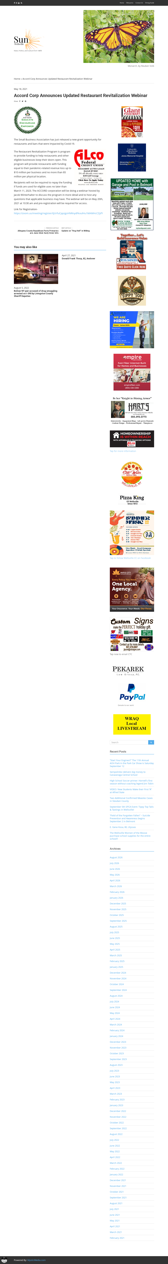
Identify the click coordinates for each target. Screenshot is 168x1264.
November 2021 (118, 1186)
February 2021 (117, 1237)
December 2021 (118, 1180)
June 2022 (115, 1145)
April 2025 (115, 949)
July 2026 (114, 863)
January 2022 (116, 1174)
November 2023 (118, 1047)
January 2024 (116, 1036)
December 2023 (118, 1041)
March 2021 (116, 1232)
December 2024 (118, 972)
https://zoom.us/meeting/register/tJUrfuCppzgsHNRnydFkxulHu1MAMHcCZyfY (58, 213)
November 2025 (118, 909)
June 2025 (115, 938)
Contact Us (139, 3)
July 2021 (114, 1209)
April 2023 (115, 1088)
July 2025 (114, 932)
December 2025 (118, 903)
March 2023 (116, 1093)
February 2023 (117, 1099)
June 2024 (115, 1007)
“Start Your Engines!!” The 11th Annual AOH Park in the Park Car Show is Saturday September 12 (132, 763)
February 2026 (117, 892)
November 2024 (118, 978)
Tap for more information (123, 451)
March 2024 (116, 1024)
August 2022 (116, 1134)
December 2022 (118, 1111)
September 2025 (118, 920)
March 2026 (116, 886)
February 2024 (117, 1030)
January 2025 (116, 966)
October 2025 (117, 915)
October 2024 (117, 984)
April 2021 (115, 1226)
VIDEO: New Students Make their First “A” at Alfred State (131, 791)
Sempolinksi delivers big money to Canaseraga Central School (127, 773)
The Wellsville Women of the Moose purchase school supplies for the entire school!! (130, 835)
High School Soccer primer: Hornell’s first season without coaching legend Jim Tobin (131, 782)
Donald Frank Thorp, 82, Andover (78, 258)
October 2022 (117, 1122)
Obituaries (129, 3)
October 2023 (117, 1053)
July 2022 (114, 1139)
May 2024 (115, 1013)
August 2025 (116, 926)
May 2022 (115, 1151)
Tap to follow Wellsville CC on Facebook (130, 558)
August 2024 (116, 995)
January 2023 (116, 1105)
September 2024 (118, 990)
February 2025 (117, 961)
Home (122, 3)
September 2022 (118, 1128)
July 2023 (114, 1070)
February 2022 (117, 1168)
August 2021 (116, 1203)
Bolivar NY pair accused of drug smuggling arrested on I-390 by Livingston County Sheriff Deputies (35, 293)
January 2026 (116, 897)
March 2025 (116, 955)
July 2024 (114, 1001)
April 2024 (115, 1018)
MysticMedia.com (36, 1260)
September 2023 (118, 1059)
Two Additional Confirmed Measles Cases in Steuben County (131, 799)
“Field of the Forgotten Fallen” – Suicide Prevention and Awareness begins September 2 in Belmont (130, 818)
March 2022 (116, 1162)
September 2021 (118, 1197)
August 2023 (116, 1064)
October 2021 (117, 1191)
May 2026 (115, 874)
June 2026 (115, 868)
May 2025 (115, 943)
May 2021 (115, 1220)
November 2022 (118, 1116)
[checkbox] (4, 1260)
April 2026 (115, 880)
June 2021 (115, 1214)
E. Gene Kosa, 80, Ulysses (123, 827)
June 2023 (115, 1076)
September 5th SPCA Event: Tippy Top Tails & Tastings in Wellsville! (132, 808)
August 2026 (116, 857)
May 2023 (115, 1082)
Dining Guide (149, 3)
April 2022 (115, 1157)
